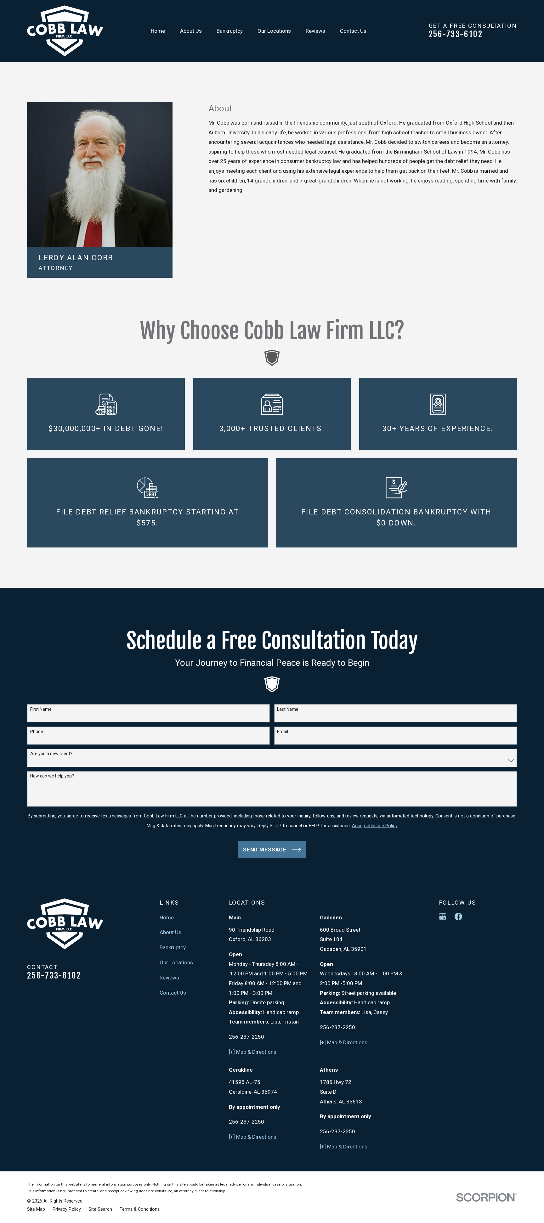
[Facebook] (458, 916)
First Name (41, 709)
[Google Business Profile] (442, 916)
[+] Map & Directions (252, 1052)
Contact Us (173, 993)
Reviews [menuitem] (315, 31)
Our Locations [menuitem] (274, 31)
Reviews (169, 977)
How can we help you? (52, 775)
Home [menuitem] (158, 31)
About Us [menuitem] (191, 31)
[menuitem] (36, 1209)
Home (167, 917)
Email (282, 731)
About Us (170, 932)
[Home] (65, 30)
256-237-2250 (246, 1037)
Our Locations (176, 962)
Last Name (287, 709)
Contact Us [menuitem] (353, 31)
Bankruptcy (173, 947)
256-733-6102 (456, 34)
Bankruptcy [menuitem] (230, 31)
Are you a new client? (51, 753)
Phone (36, 731)
